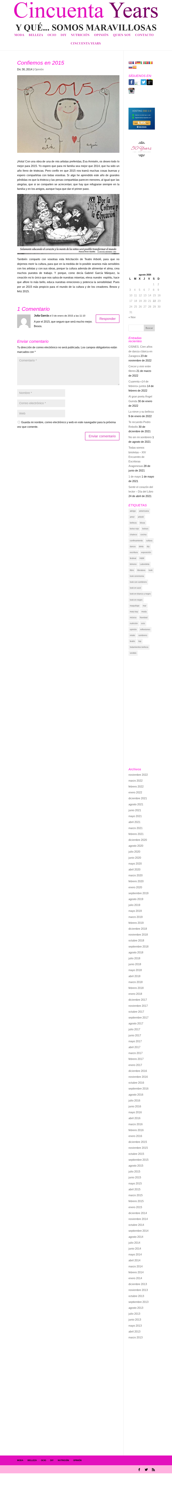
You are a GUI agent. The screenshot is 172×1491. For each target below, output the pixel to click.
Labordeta (144, 564)
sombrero (142, 635)
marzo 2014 (135, 1266)
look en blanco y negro (140, 594)
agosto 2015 (135, 1165)
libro (132, 570)
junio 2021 (134, 810)
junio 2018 (134, 964)
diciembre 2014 (137, 1213)
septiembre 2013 (138, 1302)
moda (144, 611)
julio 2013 (134, 1313)
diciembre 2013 (137, 1284)
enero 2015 (135, 1207)
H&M (142, 558)
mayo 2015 (135, 1183)
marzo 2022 (135, 780)
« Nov (132, 317)
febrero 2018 (136, 988)
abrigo (133, 511)
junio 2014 (134, 1248)
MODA (20, 1460)
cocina (143, 534)
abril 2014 (134, 1260)
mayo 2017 (135, 1041)
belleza (133, 523)
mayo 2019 (135, 910)
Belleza (36, 35)
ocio (143, 623)
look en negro (136, 600)
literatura (141, 570)
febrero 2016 (136, 1130)
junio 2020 (134, 857)
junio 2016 (134, 1106)
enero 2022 (135, 792)
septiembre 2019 (138, 893)
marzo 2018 (135, 982)
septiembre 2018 (138, 946)
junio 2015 (134, 1177)
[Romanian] (151, 62)
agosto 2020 (135, 845)
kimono (133, 564)
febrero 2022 (136, 786)
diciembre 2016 (137, 1070)
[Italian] (143, 62)
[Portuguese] (147, 62)
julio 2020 (134, 851)
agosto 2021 (135, 804)
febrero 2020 (136, 881)
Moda (19, 35)
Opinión (101, 35)
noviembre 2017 (138, 1005)
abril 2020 (134, 869)
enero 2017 (135, 1065)
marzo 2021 (135, 828)
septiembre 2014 (138, 1230)
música (133, 617)
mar (144, 606)
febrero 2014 (136, 1272)
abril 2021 (134, 822)
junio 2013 (134, 1319)
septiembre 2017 (138, 1017)
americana (144, 511)
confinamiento (136, 540)
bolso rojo (134, 529)
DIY (64, 35)
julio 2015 (134, 1171)
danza (133, 546)
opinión (133, 629)
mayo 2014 (135, 1254)
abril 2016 (134, 1118)
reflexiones (145, 629)
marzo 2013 (135, 1337)
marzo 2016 (135, 1124)
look (151, 570)
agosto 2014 (135, 1236)
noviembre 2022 (138, 774)
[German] (139, 62)
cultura (149, 540)
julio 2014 (134, 1242)
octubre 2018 (136, 940)
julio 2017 (134, 1029)
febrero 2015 (136, 1201)
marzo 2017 (135, 1053)
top (139, 641)
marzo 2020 (135, 875)
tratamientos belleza (139, 647)
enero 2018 (135, 993)
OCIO (43, 1460)
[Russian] (130, 66)
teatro (132, 641)
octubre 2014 (136, 1224)
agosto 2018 (135, 952)
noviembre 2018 (138, 934)
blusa (142, 523)
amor (132, 517)
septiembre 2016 (138, 1088)
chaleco (133, 534)
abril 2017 (134, 1047)
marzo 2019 (135, 917)
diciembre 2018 (137, 928)
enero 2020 (135, 887)
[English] (130, 62)
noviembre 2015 (138, 1147)
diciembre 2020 (137, 839)
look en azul (135, 588)
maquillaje (134, 606)
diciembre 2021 (137, 798)
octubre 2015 (136, 1153)
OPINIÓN (77, 1460)
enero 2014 (135, 1278)
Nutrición (80, 35)
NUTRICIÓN (63, 1460)
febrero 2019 (136, 922)
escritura (134, 552)
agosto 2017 (135, 1023)
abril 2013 (134, 1331)
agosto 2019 (135, 899)
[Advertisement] (141, 217)
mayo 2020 (135, 863)
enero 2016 (135, 1136)
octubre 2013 (136, 1296)
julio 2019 (134, 905)
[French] (135, 62)
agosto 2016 (135, 1094)
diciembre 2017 (137, 999)
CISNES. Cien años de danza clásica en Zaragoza (140, 351)
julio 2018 (134, 958)
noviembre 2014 (138, 1219)
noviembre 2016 (138, 1076)
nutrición (134, 623)
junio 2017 (134, 1035)
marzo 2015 (135, 1195)
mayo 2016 (135, 1112)
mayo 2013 (135, 1325)
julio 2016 (134, 1100)
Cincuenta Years (86, 43)
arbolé (141, 517)
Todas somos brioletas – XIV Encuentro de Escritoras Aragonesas (137, 456)
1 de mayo (134, 476)
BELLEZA (32, 1460)
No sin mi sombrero (140, 437)
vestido (133, 653)
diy (148, 546)
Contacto (144, 35)
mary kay (134, 611)
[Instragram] (131, 93)
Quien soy (122, 35)
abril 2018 (134, 976)
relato (132, 635)
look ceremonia (137, 576)
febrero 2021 (136, 834)
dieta (141, 546)
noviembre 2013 (138, 1290)
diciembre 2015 (137, 1142)
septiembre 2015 (138, 1159)
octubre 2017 (136, 1011)
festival (133, 558)
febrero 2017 (136, 1059)
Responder (107, 319)
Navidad (143, 617)
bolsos (145, 529)
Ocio (52, 35)
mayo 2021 (135, 816)
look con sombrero (138, 582)
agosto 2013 (135, 1307)
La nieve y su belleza (141, 411)
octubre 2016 (136, 1082)
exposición (146, 552)
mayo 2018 (135, 970)
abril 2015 (134, 1189)
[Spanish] (135, 66)
